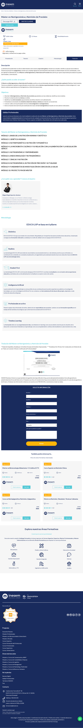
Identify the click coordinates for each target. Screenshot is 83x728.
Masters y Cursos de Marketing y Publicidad (14, 667)
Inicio (2, 11)
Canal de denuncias (66, 717)
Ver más (26, 487)
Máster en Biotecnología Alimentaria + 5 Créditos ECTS (20, 468)
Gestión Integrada (41, 559)
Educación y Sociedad (69, 550)
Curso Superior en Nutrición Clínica (55, 468)
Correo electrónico (31, 414)
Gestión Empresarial (13, 558)
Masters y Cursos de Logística (10, 662)
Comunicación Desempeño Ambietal (28, 719)
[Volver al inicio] (10, 4)
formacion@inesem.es (12, 706)
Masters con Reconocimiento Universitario (14, 636)
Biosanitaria (13, 549)
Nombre (28, 392)
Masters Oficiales (7, 638)
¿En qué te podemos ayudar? (33, 428)
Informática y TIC (14, 568)
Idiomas (69, 559)
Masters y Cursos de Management (11, 664)
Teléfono (28, 407)
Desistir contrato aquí (8, 710)
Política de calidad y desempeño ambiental (51, 719)
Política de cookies (54, 717)
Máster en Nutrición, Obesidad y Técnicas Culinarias (61, 499)
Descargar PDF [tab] (8, 21)
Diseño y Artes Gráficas (41, 550)
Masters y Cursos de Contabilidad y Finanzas (14, 660)
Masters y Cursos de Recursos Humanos (13, 669)
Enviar (41, 443)
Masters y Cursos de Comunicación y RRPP (14, 657)
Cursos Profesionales (8, 645)
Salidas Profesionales (8, 678)
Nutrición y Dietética (8, 11)
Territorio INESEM (7, 681)
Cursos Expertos (7, 641)
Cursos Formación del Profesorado (12, 643)
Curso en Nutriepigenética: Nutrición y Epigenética (19, 499)
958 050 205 (14, 698)
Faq (3, 683)
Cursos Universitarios (8, 650)
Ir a (6, 207)
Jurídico (69, 568)
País (27, 421)
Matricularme (27, 21)
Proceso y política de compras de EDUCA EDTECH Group (41, 721)
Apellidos (28, 399)
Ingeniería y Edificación (41, 568)
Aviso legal (14, 717)
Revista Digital (6, 676)
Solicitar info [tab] (10, 25)
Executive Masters (7, 631)
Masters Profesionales (8, 634)
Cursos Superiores (7, 648)
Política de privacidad (24, 717)
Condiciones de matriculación (39, 717)
